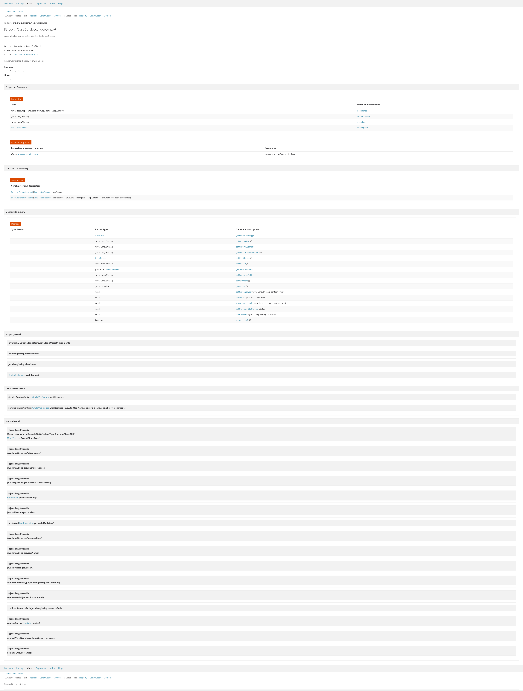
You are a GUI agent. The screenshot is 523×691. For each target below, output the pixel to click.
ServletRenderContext (22, 192)
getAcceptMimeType (245, 235)
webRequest (362, 128)
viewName (361, 122)
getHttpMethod (243, 258)
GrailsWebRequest (20, 128)
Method (57, 15)
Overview (8, 3)
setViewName (242, 314)
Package (20, 3)
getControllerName (245, 247)
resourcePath (363, 116)
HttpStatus (252, 309)
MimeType (99, 235)
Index (52, 3)
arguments (362, 111)
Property (33, 15)
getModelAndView (244, 269)
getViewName (242, 281)
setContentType (243, 292)
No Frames (18, 11)
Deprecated (41, 3)
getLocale (241, 264)
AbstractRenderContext (27, 54)
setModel (240, 298)
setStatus (241, 309)
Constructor (45, 15)
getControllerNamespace (248, 252)
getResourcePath (244, 275)
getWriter (241, 286)
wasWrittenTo (242, 320)
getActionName (243, 241)
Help (60, 3)
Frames (8, 11)
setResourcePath (244, 303)
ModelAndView (112, 269)
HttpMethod (100, 258)
